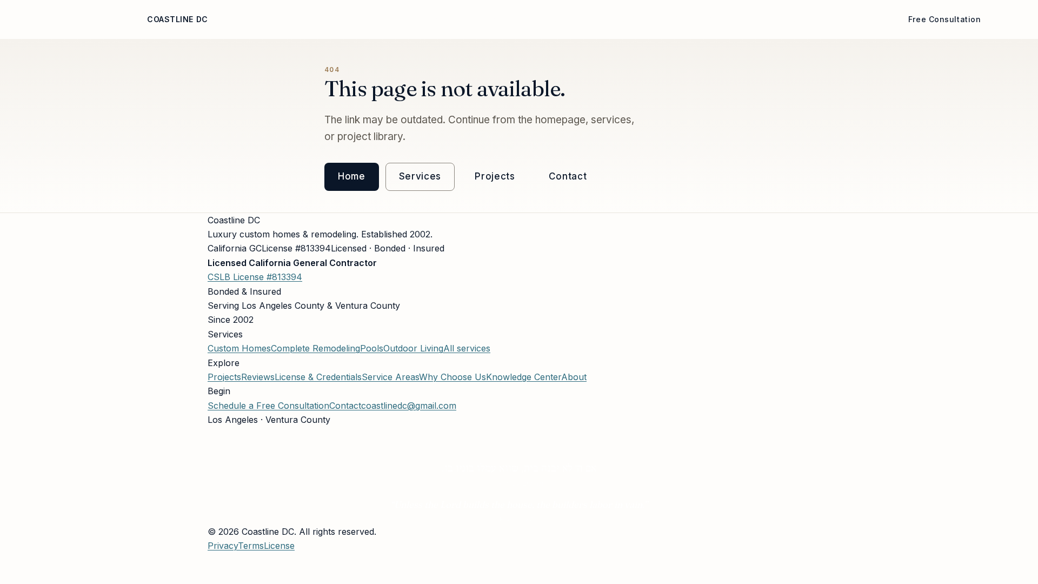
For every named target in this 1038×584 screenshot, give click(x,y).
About (290, 19)
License (630, 19)
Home (243, 19)
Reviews (573, 19)
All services (466, 348)
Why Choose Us (364, 19)
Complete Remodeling (315, 348)
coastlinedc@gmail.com (408, 405)
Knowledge (697, 19)
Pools (371, 348)
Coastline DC (177, 19)
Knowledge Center (523, 376)
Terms (251, 545)
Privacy (223, 545)
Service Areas (779, 19)
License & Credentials (318, 376)
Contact (855, 19)
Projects (509, 19)
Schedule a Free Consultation (268, 405)
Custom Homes (239, 348)
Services (443, 19)
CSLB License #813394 (255, 276)
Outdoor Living (413, 348)
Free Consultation (944, 19)
